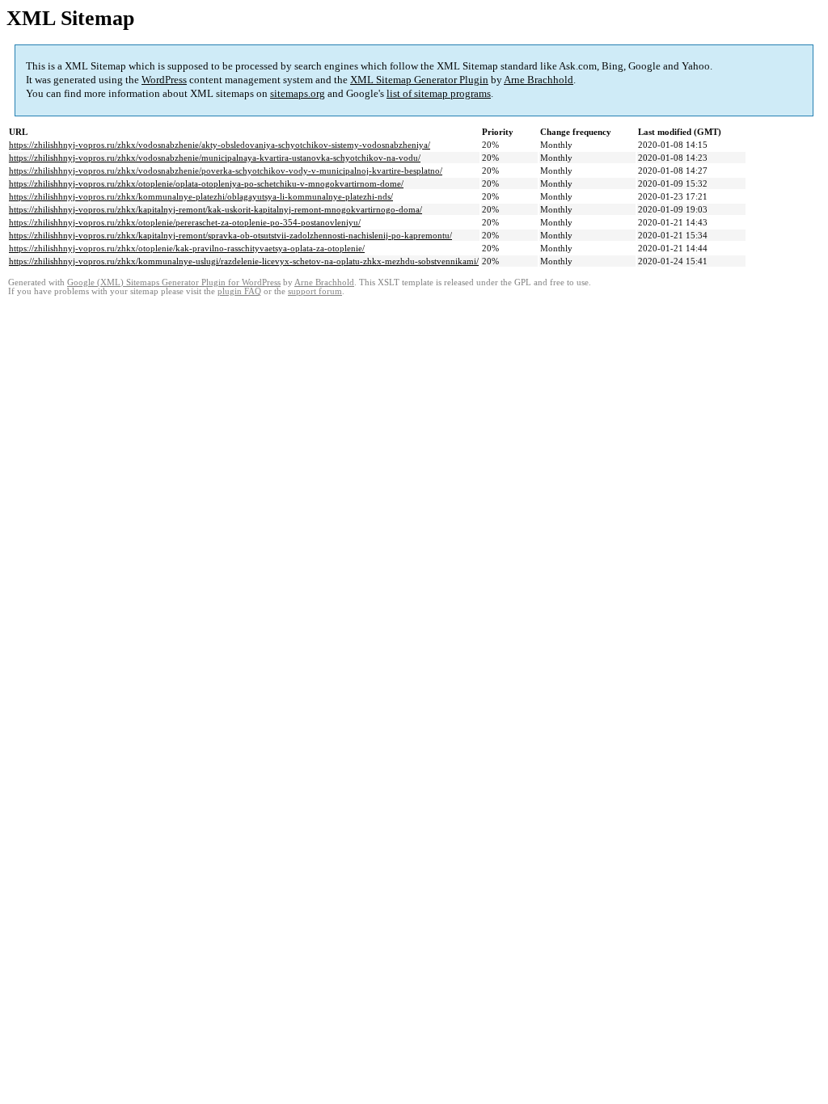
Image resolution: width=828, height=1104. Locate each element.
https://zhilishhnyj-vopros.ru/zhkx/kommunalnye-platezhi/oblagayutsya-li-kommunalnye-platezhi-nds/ (201, 196)
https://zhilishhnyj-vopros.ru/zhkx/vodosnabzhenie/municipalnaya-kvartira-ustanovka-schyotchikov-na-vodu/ (214, 157)
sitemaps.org (297, 93)
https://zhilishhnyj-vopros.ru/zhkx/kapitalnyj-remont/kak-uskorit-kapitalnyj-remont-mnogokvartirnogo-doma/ (215, 209)
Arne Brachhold (538, 80)
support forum (315, 291)
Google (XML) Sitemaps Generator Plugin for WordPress (174, 282)
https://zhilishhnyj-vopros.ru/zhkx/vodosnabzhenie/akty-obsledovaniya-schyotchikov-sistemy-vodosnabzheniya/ (219, 145)
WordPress (164, 80)
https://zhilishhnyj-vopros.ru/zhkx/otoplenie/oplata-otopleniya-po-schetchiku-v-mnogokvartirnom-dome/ (206, 183)
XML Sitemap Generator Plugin (419, 80)
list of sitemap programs (439, 93)
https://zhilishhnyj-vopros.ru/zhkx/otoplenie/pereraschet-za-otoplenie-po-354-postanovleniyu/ (185, 222)
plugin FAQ (239, 291)
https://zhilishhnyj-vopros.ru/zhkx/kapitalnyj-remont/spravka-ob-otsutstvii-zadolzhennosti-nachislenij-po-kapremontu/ (230, 235)
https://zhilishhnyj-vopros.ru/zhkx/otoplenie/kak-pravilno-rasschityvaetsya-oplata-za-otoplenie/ (187, 248)
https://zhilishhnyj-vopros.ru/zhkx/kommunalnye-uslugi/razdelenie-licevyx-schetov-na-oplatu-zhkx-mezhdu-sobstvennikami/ (244, 261)
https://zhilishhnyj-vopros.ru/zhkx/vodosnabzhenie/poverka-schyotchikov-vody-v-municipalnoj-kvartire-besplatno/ (225, 170)
